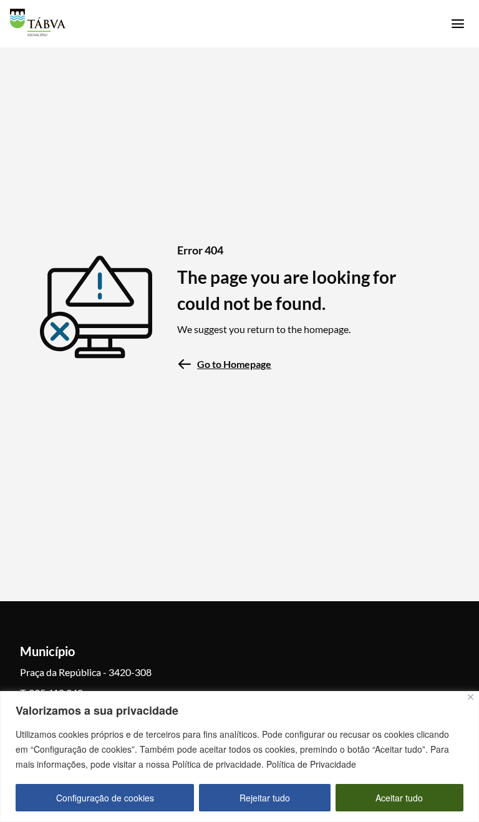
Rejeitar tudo (265, 797)
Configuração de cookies (105, 797)
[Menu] (457, 24)
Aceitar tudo (399, 797)
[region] (239, 756)
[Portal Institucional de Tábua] (38, 22)
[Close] (470, 697)
